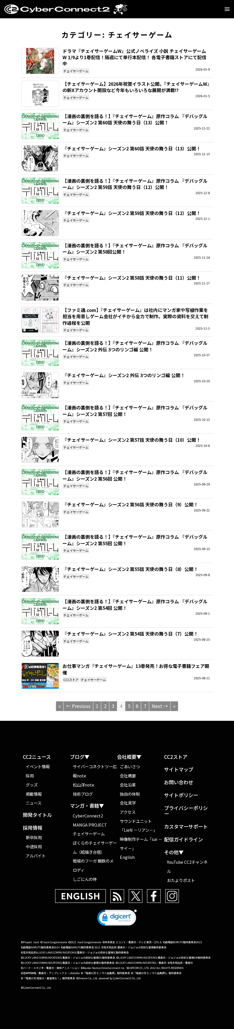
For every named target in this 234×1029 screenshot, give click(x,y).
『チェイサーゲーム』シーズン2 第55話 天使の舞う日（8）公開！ (40, 579)
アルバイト (36, 856)
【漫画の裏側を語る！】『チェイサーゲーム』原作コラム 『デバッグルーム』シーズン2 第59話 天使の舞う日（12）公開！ (40, 191)
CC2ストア (70, 679)
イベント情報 (38, 766)
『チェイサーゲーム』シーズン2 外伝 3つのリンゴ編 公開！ (40, 385)
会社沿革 (128, 785)
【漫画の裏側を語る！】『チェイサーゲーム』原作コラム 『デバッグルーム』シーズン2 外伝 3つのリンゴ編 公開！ (40, 353)
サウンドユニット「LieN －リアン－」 (138, 825)
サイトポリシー (181, 795)
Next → (160, 705)
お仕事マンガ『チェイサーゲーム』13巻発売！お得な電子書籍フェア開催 (40, 676)
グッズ (32, 785)
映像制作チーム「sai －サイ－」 (141, 843)
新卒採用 (34, 837)
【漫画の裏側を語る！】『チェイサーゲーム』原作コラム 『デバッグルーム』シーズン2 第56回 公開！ (40, 482)
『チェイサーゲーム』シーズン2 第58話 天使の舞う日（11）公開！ (40, 287)
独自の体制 (130, 794)
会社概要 (128, 776)
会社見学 (128, 803)
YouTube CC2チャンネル (187, 866)
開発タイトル (37, 815)
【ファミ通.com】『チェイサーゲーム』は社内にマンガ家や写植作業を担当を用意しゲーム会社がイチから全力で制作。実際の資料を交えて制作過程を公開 (40, 320)
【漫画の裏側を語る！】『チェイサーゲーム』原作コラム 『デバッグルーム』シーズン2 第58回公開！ (40, 255)
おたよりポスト (181, 880)
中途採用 (34, 846)
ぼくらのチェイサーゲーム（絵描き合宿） (95, 847)
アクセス (128, 812)
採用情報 (32, 828)
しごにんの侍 (85, 879)
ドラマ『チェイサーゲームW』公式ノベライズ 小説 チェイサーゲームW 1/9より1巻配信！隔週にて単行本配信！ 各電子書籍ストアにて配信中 (40, 61)
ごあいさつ (130, 766)
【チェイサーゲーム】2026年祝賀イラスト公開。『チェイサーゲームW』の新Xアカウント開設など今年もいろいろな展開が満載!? (40, 94)
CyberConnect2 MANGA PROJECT (90, 820)
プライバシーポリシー (186, 811)
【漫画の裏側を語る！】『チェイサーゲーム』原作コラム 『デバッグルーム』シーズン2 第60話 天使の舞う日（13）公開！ (40, 126)
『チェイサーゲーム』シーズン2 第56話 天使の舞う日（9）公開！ (40, 514)
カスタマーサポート (186, 827)
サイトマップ (178, 770)
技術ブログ (83, 794)
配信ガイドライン (183, 840)
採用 (30, 776)
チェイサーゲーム (75, 71)
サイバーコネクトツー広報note (95, 771)
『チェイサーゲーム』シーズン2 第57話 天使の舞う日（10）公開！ (40, 450)
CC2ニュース (37, 757)
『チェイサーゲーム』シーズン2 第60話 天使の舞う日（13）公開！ (40, 158)
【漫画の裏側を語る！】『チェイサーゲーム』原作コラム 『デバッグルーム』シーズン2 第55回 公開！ (40, 547)
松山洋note (83, 785)
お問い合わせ (178, 782)
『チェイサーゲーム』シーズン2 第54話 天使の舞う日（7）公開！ (40, 643)
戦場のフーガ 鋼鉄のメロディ (93, 865)
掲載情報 (34, 794)
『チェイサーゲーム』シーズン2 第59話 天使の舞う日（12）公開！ (40, 223)
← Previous (78, 705)
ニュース (33, 803)
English (127, 857)
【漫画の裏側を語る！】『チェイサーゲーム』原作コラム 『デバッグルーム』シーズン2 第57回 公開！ (40, 417)
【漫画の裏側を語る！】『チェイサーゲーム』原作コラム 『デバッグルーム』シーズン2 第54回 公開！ (40, 611)
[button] (117, 919)
